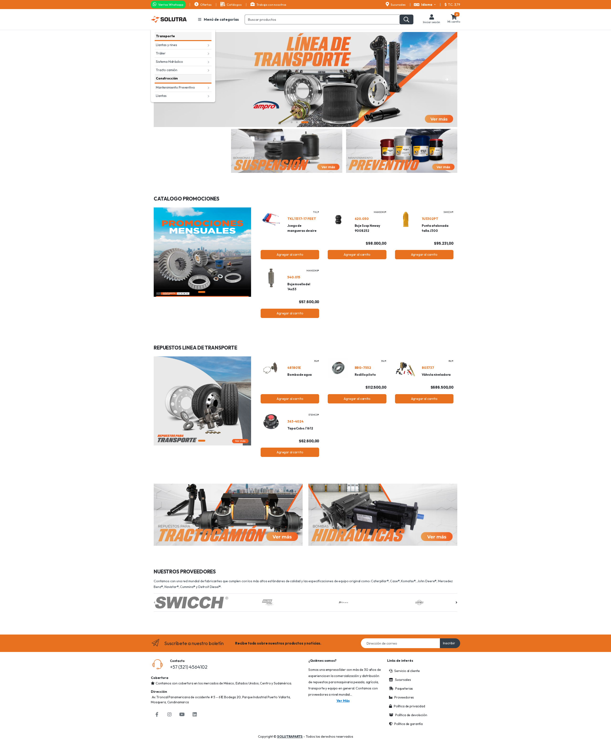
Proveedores (404, 697)
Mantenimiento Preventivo (175, 87)
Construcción (167, 78)
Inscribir (449, 643)
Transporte (165, 36)
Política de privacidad (409, 706)
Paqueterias (404, 688)
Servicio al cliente (407, 671)
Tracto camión (166, 70)
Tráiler (161, 53)
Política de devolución (411, 715)
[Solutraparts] (169, 19)
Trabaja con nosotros (271, 4)
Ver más (343, 701)
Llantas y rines (166, 45)
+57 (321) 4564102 (188, 667)
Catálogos (233, 4)
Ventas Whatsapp (171, 4)
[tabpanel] (305, 79)
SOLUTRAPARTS (290, 736)
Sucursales (398, 4)
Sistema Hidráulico (169, 61)
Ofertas (205, 4)
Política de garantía (408, 724)
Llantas (161, 96)
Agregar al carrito (290, 254)
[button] (425, 4)
